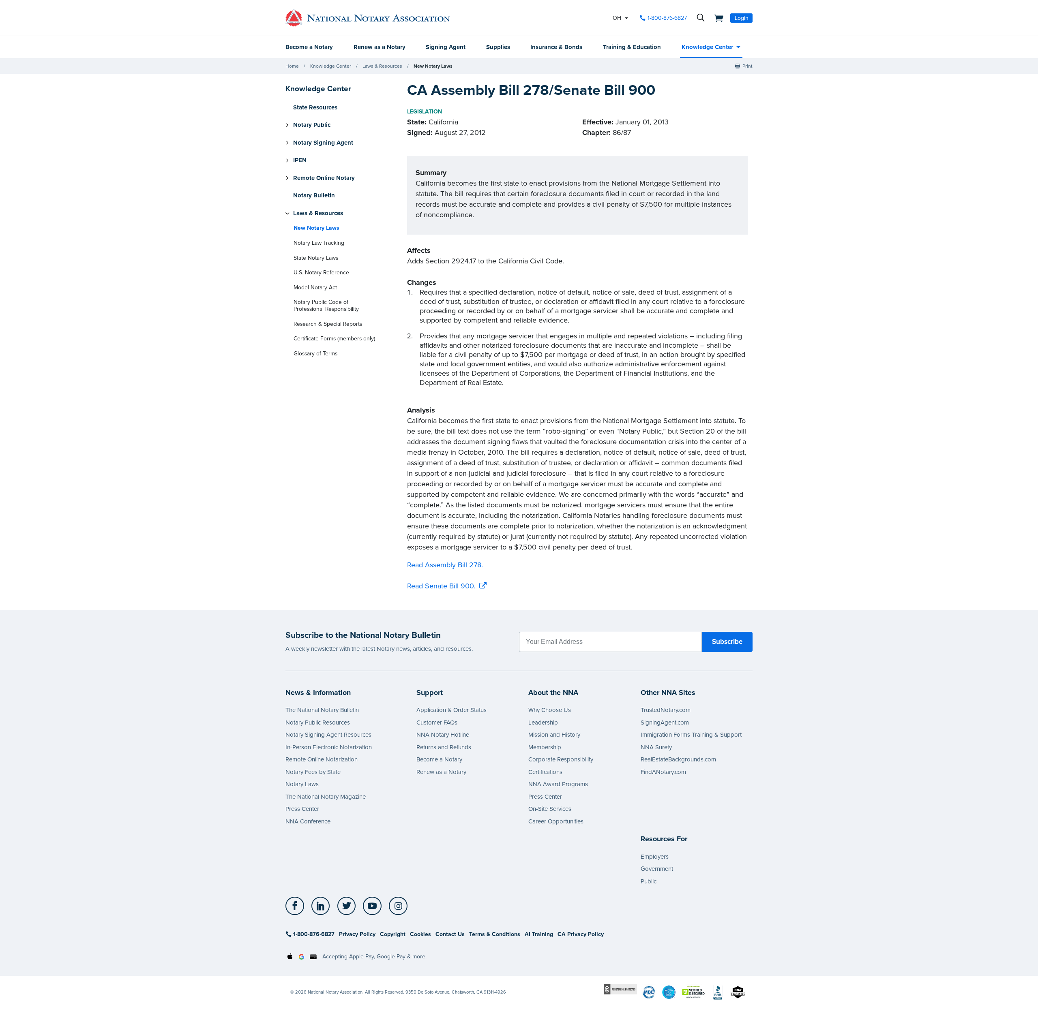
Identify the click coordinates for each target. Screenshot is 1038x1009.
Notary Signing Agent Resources (328, 734)
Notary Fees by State (313, 772)
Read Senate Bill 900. (441, 585)
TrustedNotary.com (666, 710)
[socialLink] (297, 906)
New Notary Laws (433, 66)
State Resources (315, 107)
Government (657, 868)
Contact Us (450, 934)
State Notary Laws (316, 257)
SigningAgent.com (665, 722)
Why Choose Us (549, 710)
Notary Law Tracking (319, 242)
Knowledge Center (707, 47)
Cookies (420, 934)
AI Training (539, 934)
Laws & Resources (382, 66)
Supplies (498, 47)
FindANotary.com (663, 772)
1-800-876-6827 (667, 18)
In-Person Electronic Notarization (328, 747)
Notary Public (311, 125)
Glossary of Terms (315, 353)
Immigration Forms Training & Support (691, 734)
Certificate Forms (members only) (334, 338)
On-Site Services (549, 808)
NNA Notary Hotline (442, 734)
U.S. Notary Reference (321, 272)
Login (741, 18)
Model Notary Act (315, 287)
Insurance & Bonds (556, 47)
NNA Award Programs (558, 784)
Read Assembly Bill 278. (445, 564)
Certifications (545, 772)
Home (292, 66)
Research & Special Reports (328, 324)
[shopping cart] (716, 17)
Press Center (302, 808)
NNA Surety (656, 747)
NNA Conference (307, 821)
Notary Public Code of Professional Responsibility (326, 305)
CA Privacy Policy (581, 934)
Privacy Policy (357, 934)
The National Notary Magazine (325, 796)
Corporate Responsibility (560, 759)
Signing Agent (445, 47)
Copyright (392, 934)
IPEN (300, 160)
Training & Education (632, 47)
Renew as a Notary (379, 47)
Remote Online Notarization (321, 759)
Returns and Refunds (443, 747)
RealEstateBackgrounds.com (678, 759)
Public (648, 881)
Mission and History (554, 734)
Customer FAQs (436, 722)
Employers (655, 856)
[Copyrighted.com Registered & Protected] (620, 989)
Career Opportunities (555, 821)
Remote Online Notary (324, 178)
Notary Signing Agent (323, 142)
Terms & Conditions (494, 934)
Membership (544, 747)
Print (747, 66)
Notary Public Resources (317, 722)
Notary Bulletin (314, 195)
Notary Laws (302, 784)
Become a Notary (309, 47)
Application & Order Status (451, 710)
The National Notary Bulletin (322, 710)
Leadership (543, 722)
